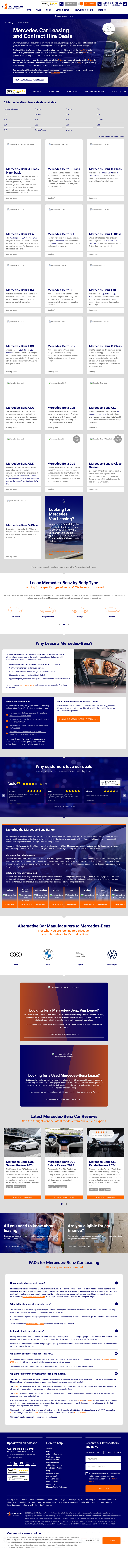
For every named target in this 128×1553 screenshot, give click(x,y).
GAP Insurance (46, 1505)
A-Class (84, 50)
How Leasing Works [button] (84, 10)
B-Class (16, 1393)
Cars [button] (29, 10)
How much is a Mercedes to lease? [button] (27, 1283)
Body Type (54, 91)
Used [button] (48, 10)
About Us (49, 1449)
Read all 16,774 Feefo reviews (64, 806)
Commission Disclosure (105, 1500)
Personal (90, 4)
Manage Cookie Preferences (57, 1487)
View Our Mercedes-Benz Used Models (63, 1099)
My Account (125, 4)
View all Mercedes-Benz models (29, 80)
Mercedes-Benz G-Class (105, 346)
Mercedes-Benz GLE (20, 463)
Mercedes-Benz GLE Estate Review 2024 (102, 1163)
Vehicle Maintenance (54, 1465)
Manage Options (92, 1540)
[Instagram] (27, 1463)
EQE (80, 63)
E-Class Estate (107, 241)
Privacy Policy (74, 1500)
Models (37, 91)
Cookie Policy (88, 1500)
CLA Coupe (14, 238)
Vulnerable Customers (89, 1502)
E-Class (91, 60)
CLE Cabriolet (59, 241)
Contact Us (50, 1484)
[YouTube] (21, 1463)
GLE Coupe (20, 476)
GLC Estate (102, 414)
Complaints (105, 1502)
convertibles (118, 595)
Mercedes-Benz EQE (103, 290)
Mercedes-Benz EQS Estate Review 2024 (61, 1163)
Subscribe (102, 1489)
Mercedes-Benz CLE (61, 234)
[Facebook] (9, 1463)
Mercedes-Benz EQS (20, 346)
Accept (113, 1541)
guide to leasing (12, 1246)
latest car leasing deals (35, 1324)
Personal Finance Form (26, 1502)
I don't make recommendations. (20, 796)
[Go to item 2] (66, 1204)
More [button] (100, 10)
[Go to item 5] (64, 625)
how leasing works (27, 685)
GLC (84, 53)
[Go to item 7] (68, 625)
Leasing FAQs (12, 1500)
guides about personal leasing (33, 1297)
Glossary (10, 1502)
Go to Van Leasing (53, 1479)
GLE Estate (32, 476)
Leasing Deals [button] (62, 10)
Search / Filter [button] (64, 16)
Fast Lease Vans (52, 1462)
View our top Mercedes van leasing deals (62, 552)
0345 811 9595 (100, 4)
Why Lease (72, 91)
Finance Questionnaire (79, 1246)
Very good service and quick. (58, 796)
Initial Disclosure (13, 1505)
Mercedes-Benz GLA (20, 407)
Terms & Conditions (37, 1500)
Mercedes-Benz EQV (62, 346)
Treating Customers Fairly (68, 1502)
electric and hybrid (90, 595)
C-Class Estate (107, 173)
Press (48, 1451)
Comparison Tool (52, 1476)
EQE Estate (106, 294)
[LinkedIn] (15, 1463)
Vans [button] (38, 10)
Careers (24, 1500)
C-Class (61, 60)
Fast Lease (55, 73)
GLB (90, 53)
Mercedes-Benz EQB (61, 290)
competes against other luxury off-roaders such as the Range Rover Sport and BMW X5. (22, 481)
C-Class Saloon (41, 890)
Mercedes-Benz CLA (20, 234)
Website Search (52, 1482)
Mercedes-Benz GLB (61, 407)
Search (62, 4)
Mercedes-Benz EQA (20, 290)
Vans (114, 91)
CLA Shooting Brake (29, 238)
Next (124, 795)
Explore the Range (94, 91)
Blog (48, 1471)
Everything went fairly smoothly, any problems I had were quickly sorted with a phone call (102, 796)
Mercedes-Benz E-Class (105, 234)
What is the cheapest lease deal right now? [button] (31, 1353)
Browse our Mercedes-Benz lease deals (77, 719)
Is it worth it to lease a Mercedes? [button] (27, 1331)
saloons (107, 595)
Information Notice (30, 1505)
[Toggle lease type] (80, 3)
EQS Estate (23, 350)
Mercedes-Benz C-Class (105, 169)
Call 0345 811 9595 (20, 1448)
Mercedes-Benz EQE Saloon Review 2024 (20, 1163)
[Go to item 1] (60, 625)
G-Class (87, 890)
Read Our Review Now (22, 1197)
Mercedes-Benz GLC (103, 407)
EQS (72, 890)
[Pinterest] (33, 1463)
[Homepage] (13, 6)
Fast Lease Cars (52, 1460)
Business (70, 4)
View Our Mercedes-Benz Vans (63, 1034)
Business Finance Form (47, 1502)
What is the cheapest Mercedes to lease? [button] (31, 1304)
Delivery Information (54, 1454)
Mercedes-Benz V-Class (22, 525)
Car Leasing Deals (53, 1457)
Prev (3, 795)
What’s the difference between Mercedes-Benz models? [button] (38, 1373)
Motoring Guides (52, 1473)
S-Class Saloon (118, 890)
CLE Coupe (52, 243)
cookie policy (29, 1547)
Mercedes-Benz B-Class (64, 169)
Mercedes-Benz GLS (61, 463)
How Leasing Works (54, 1468)
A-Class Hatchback (25, 890)
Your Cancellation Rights (56, 1500)
